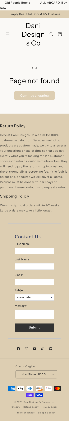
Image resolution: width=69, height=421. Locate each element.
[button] (7, 34)
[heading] (34, 237)
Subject (20, 290)
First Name (22, 244)
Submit (34, 327)
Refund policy (31, 407)
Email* (19, 275)
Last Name (22, 259)
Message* (21, 306)
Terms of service (25, 412)
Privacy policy (50, 407)
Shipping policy (47, 412)
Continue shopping (34, 95)
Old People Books (18, 2)
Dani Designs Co (33, 402)
